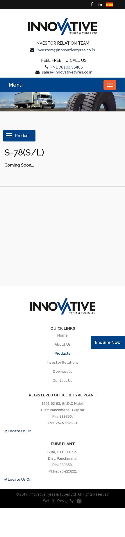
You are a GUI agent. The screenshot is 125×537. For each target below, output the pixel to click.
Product (22, 135)
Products (62, 353)
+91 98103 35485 (67, 66)
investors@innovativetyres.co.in (66, 49)
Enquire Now (108, 342)
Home (62, 335)
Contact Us (62, 381)
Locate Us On (19, 431)
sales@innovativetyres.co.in (67, 71)
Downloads (62, 372)
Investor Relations (62, 363)
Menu (16, 85)
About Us (63, 344)
